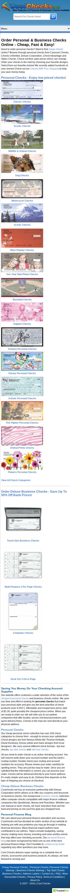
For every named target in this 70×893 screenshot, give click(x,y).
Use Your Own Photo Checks (22, 274)
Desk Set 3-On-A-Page (23, 679)
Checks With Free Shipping (44, 68)
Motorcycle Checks (22, 200)
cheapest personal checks (15, 698)
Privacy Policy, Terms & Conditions (45, 877)
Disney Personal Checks (22, 373)
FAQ (58, 873)
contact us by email (54, 844)
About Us (35, 880)
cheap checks (56, 49)
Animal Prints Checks (22, 447)
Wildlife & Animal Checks (22, 151)
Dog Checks (22, 175)
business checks (50, 796)
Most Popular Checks (22, 250)
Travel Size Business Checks (23, 540)
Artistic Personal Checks (22, 398)
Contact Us (47, 873)
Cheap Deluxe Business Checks (22, 786)
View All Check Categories (16, 480)
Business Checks (11, 873)
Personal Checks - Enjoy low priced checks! (33, 77)
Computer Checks (23, 633)
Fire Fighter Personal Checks (22, 422)
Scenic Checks (22, 126)
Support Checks (22, 324)
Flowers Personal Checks (22, 472)
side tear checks (39, 749)
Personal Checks (12, 729)
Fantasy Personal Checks (22, 349)
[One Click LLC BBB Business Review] (35, 888)
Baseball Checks (22, 299)
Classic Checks (22, 101)
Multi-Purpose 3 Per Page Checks (23, 586)
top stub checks (18, 749)
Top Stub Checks (56, 870)
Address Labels (31, 873)
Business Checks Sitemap (30, 870)
